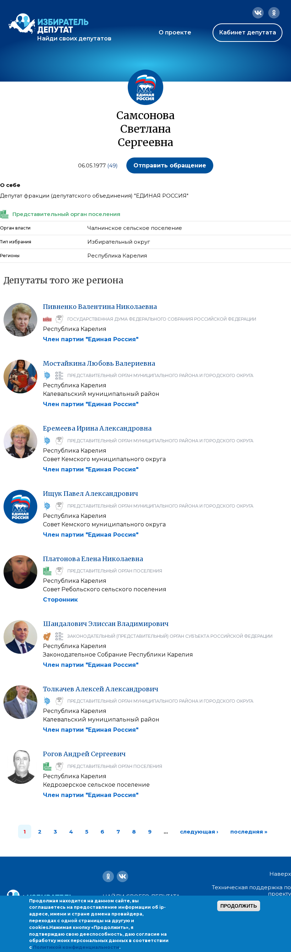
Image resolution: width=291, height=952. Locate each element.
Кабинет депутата (247, 32)
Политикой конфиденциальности (76, 947)
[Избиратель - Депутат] (48, 23)
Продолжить (238, 906)
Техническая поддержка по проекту (251, 890)
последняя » (249, 831)
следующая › (199, 831)
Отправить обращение (169, 165)
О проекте (175, 32)
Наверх (280, 874)
